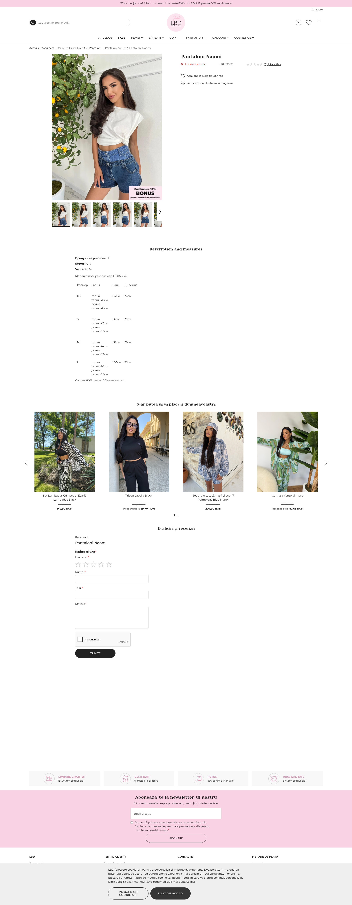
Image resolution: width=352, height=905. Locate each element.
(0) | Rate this (272, 64)
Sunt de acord (170, 893)
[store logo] (176, 22)
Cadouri (219, 37)
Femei (135, 37)
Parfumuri (195, 37)
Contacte (317, 9)
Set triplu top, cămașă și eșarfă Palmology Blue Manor (213, 497)
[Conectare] (298, 22)
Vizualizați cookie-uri (128, 893)
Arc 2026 (105, 37)
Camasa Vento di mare (287, 495)
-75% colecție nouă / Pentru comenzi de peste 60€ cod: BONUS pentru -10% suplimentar (176, 3)
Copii (173, 37)
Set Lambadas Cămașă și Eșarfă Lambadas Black (64, 497)
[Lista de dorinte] (308, 22)
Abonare (176, 838)
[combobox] (79, 22)
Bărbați (154, 37)
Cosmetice (242, 37)
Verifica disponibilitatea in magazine (210, 83)
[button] (61, 214)
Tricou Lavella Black (138, 495)
